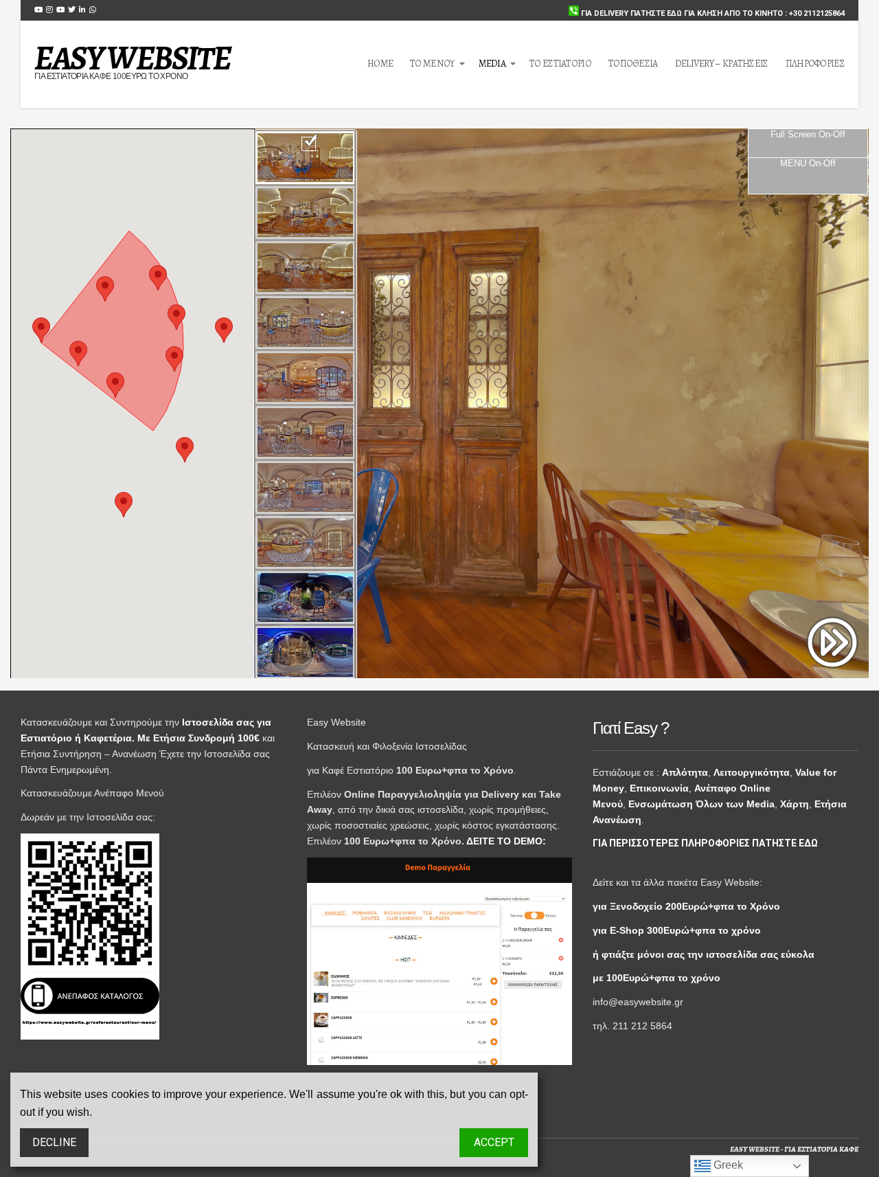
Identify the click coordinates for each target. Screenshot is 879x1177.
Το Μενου (432, 63)
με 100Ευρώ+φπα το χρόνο (656, 977)
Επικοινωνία (659, 788)
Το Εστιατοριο (560, 63)
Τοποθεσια (633, 63)
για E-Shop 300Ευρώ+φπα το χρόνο (677, 930)
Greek (727, 1165)
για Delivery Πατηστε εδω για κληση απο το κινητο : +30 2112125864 (712, 13)
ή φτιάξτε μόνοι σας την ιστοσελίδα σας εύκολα (703, 954)
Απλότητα (685, 772)
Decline (54, 1142)
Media (492, 63)
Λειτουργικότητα (752, 772)
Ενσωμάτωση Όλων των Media (701, 803)
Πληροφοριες (815, 63)
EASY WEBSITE (132, 57)
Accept (494, 1142)
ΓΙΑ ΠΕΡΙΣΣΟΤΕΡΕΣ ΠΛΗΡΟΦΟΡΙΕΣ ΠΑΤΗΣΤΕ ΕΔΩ (705, 843)
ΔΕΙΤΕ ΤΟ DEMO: (506, 841)
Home (380, 63)
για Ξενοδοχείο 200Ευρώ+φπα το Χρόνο (686, 906)
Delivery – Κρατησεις (721, 63)
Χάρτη (794, 803)
